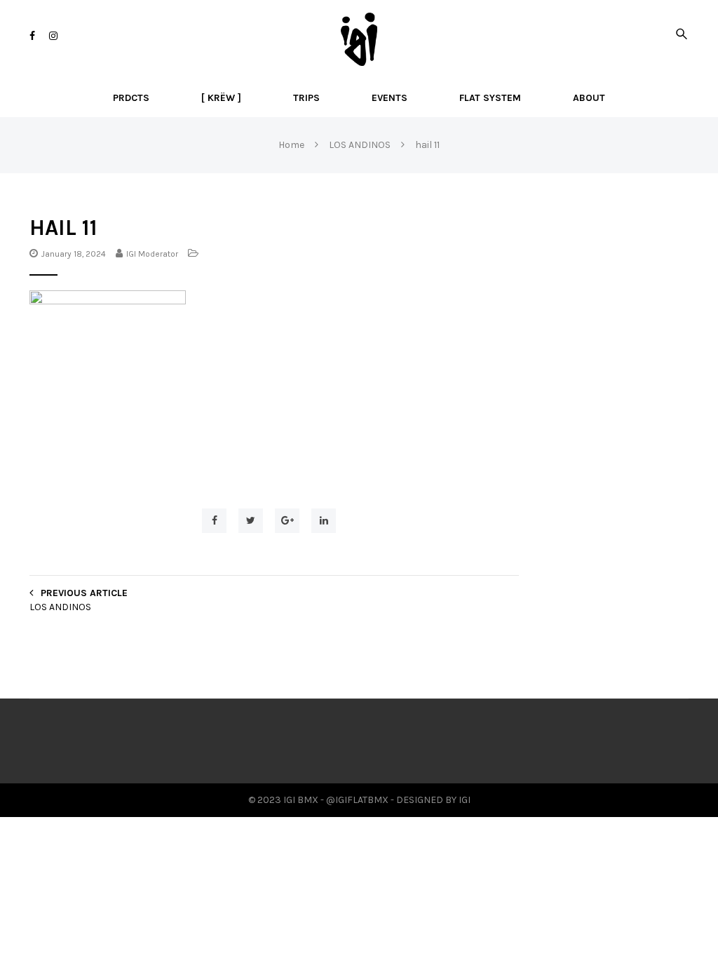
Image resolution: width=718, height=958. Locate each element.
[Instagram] (53, 36)
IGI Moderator (152, 254)
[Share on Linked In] (323, 520)
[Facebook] (32, 36)
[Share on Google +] (287, 520)
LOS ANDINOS (60, 607)
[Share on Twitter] (250, 520)
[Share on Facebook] (214, 520)
